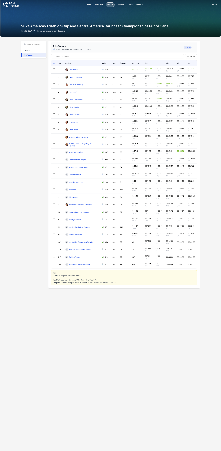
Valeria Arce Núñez (76, 152)
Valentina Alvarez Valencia (78, 137)
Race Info (120, 4)
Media (138, 4)
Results (110, 4)
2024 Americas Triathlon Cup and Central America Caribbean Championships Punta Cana (94, 26)
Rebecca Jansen (75, 175)
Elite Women (28, 55)
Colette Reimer (74, 257)
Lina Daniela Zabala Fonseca (79, 227)
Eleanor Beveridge (75, 77)
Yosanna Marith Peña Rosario (79, 249)
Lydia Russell (73, 122)
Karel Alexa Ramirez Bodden (79, 264)
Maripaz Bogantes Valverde (79, 212)
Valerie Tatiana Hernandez (78, 167)
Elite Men (27, 50)
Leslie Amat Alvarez (76, 100)
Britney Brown (74, 115)
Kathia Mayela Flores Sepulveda (80, 204)
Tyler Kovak (73, 189)
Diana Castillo (74, 107)
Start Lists (99, 4)
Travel (130, 4)
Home (89, 4)
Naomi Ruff (73, 92)
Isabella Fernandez (76, 182)
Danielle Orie (73, 70)
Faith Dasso (73, 130)
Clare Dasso (73, 197)
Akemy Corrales (75, 219)
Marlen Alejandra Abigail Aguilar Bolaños (80, 144)
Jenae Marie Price (75, 234)
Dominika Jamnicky (76, 85)
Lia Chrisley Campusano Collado (81, 242)
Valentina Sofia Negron (77, 160)
